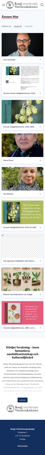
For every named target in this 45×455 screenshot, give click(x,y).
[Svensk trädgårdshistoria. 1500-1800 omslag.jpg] (22, 111)
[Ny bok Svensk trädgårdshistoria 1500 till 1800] (22, 78)
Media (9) (18, 26)
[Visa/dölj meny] (3, 5)
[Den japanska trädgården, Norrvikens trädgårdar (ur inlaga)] (22, 246)
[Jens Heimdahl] (22, 44)
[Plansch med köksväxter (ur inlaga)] (22, 279)
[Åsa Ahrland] (22, 179)
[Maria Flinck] (22, 145)
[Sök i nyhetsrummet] (42, 5)
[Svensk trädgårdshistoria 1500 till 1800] (22, 212)
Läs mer (22, 400)
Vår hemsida (23, 446)
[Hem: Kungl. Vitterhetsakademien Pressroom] (22, 5)
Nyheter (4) (6, 26)
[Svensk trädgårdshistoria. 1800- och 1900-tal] (22, 313)
